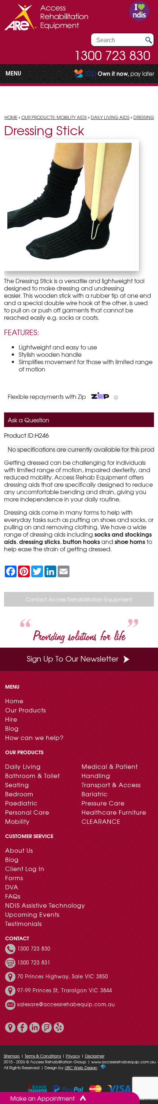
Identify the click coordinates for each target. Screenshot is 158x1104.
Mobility (17, 821)
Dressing (143, 117)
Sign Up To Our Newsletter (72, 658)
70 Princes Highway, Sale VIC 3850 (62, 976)
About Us (19, 850)
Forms (14, 877)
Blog (12, 728)
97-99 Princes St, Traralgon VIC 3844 (64, 990)
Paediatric (21, 803)
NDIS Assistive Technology (45, 905)
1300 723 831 (33, 962)
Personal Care (27, 812)
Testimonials (23, 923)
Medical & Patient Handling (110, 771)
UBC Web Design (81, 1067)
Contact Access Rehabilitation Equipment (79, 599)
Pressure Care (103, 803)
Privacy (73, 1056)
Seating (17, 784)
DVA (11, 886)
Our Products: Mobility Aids (54, 117)
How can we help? (34, 737)
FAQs (13, 896)
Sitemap (12, 1056)
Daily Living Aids (110, 117)
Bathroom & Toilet (32, 775)
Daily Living (23, 766)
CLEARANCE (101, 821)
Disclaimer (94, 1056)
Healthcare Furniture (114, 812)
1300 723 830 (112, 55)
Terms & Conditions (43, 1056)
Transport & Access (111, 784)
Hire (11, 719)
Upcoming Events (32, 914)
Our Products (25, 709)
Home (10, 117)
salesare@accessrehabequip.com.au (66, 1004)
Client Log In (24, 868)
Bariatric (95, 793)
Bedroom (19, 793)
